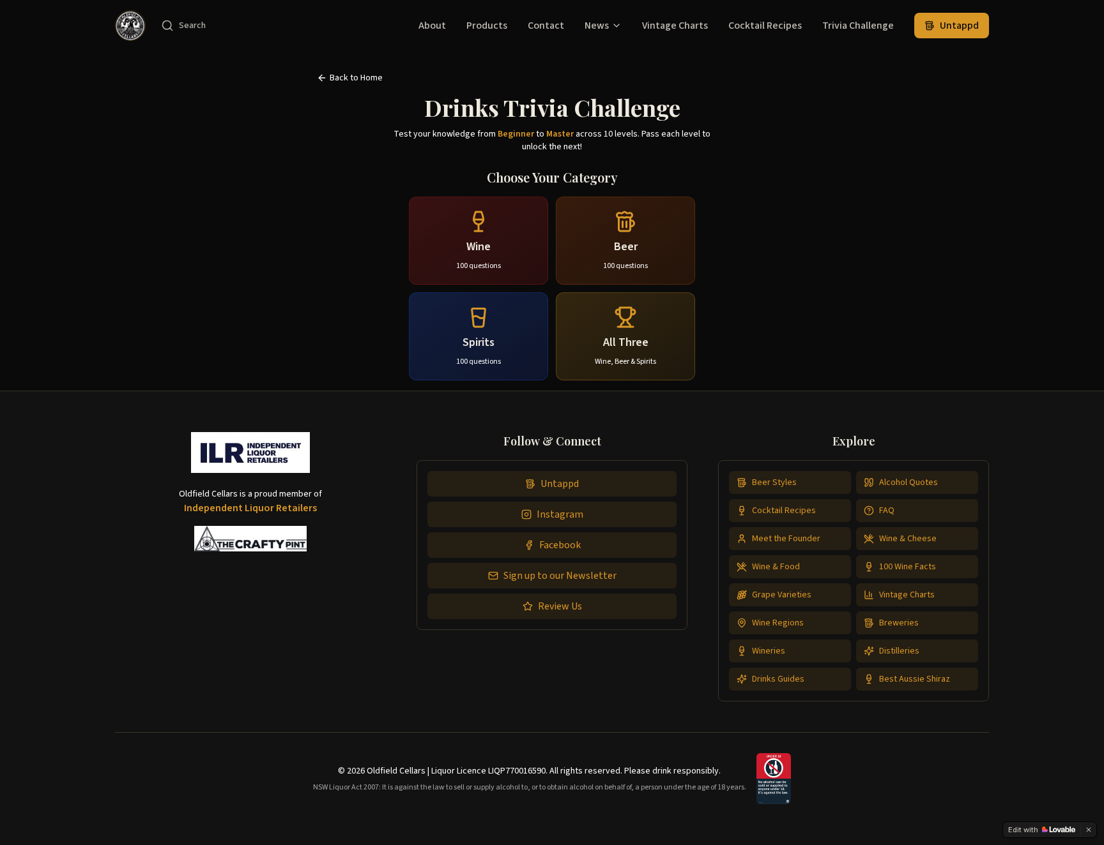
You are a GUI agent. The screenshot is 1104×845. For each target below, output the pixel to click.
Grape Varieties (781, 594)
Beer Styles (774, 482)
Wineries (768, 651)
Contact (546, 26)
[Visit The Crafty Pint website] (250, 538)
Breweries (899, 623)
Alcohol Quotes (908, 482)
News (597, 26)
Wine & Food (776, 566)
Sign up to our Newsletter (560, 576)
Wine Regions (778, 623)
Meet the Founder (786, 538)
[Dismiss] (1088, 829)
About (432, 26)
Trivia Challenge (858, 26)
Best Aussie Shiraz (914, 679)
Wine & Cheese (908, 538)
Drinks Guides (778, 679)
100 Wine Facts (907, 566)
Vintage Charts (675, 26)
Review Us (560, 606)
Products (486, 26)
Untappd (959, 26)
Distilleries (899, 651)
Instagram (560, 514)
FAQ (886, 510)
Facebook (560, 545)
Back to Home (356, 77)
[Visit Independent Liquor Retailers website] (250, 457)
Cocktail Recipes (765, 26)
